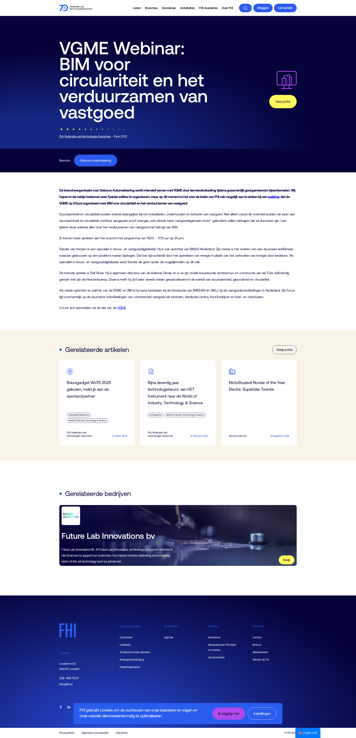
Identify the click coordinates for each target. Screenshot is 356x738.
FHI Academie (208, 8)
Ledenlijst (125, 644)
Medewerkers (260, 652)
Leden (137, 8)
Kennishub (169, 8)
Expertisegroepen (130, 667)
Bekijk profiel (284, 349)
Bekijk (286, 560)
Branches (151, 8)
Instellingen (262, 713)
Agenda (168, 637)
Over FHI (227, 8)
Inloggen (262, 7)
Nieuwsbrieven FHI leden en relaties (222, 647)
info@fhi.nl (65, 684)
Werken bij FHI (261, 659)
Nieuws (213, 626)
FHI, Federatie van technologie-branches (85, 136)
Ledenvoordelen (130, 626)
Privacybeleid (66, 732)
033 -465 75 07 (69, 678)
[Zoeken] (245, 8)
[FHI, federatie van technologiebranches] (75, 8)
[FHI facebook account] (60, 707)
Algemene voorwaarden (95, 732)
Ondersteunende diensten (135, 652)
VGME (121, 308)
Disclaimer (122, 732)
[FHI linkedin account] (68, 707)
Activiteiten (187, 8)
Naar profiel (283, 101)
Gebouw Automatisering (95, 160)
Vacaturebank (216, 657)
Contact (64, 653)
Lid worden (285, 7)
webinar (274, 197)
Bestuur (257, 644)
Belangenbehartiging (132, 659)
